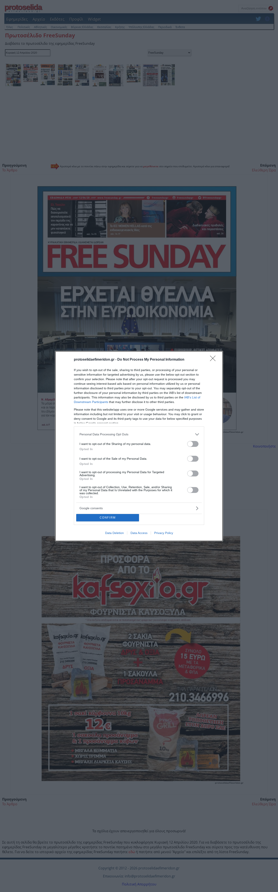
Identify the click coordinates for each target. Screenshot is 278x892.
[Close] (214, 360)
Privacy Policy (163, 533)
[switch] (193, 444)
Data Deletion (114, 533)
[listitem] (139, 434)
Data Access (139, 533)
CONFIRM (108, 517)
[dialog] (139, 446)
